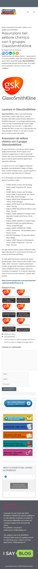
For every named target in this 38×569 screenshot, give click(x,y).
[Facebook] (3, 53)
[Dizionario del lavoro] (18, 447)
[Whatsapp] (13, 53)
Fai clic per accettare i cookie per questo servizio (19, 485)
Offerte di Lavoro (9, 334)
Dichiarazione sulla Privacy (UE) (14, 508)
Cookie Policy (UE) (10, 505)
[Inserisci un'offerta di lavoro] (18, 407)
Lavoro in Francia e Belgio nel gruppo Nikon (18, 342)
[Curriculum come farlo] (18, 429)
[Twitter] (6, 53)
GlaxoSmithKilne (9, 337)
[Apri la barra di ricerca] (28, 12)
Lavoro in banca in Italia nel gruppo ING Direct (19, 339)
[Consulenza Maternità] (18, 455)
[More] (17, 53)
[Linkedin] (10, 53)
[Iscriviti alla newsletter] (18, 421)
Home (4, 27)
